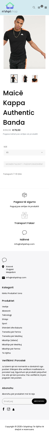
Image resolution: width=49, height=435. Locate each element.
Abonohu (39, 401)
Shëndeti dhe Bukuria (12, 327)
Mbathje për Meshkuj (12, 344)
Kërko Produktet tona (12, 293)
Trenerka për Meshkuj (12, 336)
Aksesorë (6, 310)
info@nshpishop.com (16, 277)
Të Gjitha (6, 353)
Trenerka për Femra (11, 332)
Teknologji (7, 315)
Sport (4, 323)
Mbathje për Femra (11, 348)
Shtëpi (5, 319)
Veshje (5, 306)
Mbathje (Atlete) (10, 340)
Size (5, 146)
